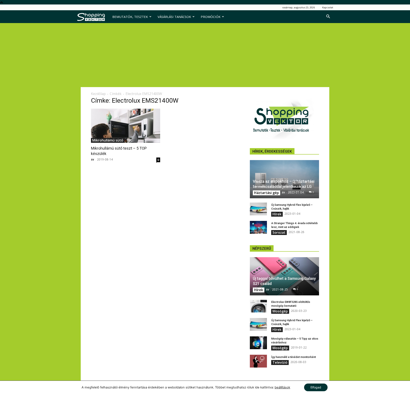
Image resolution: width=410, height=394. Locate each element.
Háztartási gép (266, 192)
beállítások (282, 387)
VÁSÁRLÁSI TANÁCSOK (174, 17)
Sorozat (279, 232)
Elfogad (315, 387)
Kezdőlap (98, 93)
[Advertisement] (205, 55)
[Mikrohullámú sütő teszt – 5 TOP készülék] (125, 126)
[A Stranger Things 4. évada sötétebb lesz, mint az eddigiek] (258, 227)
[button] (328, 17)
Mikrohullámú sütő (107, 140)
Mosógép (280, 311)
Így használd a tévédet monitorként (293, 357)
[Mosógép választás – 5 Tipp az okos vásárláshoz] (258, 342)
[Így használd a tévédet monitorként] (258, 361)
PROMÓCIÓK (211, 17)
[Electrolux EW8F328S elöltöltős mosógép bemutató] (258, 306)
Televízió (279, 362)
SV (92, 159)
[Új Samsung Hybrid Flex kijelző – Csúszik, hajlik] (258, 209)
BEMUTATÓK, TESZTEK (130, 17)
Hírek (276, 214)
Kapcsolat (327, 7)
